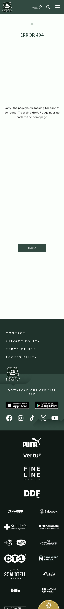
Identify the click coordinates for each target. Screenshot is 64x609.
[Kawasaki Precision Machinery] (49, 527)
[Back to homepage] (7, 7)
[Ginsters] (15, 543)
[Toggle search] (48, 7)
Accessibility (21, 357)
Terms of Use (21, 349)
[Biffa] (15, 590)
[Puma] (32, 442)
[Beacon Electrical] (15, 511)
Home (32, 248)
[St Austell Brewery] (15, 574)
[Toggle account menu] (40, 7)
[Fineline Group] (32, 473)
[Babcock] (49, 511)
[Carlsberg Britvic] (49, 558)
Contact (16, 333)
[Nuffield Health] (49, 590)
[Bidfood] (49, 574)
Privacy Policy (23, 341)
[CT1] (15, 558)
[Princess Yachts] (49, 542)
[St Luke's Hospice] (15, 527)
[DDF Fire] (32, 493)
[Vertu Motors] (32, 455)
